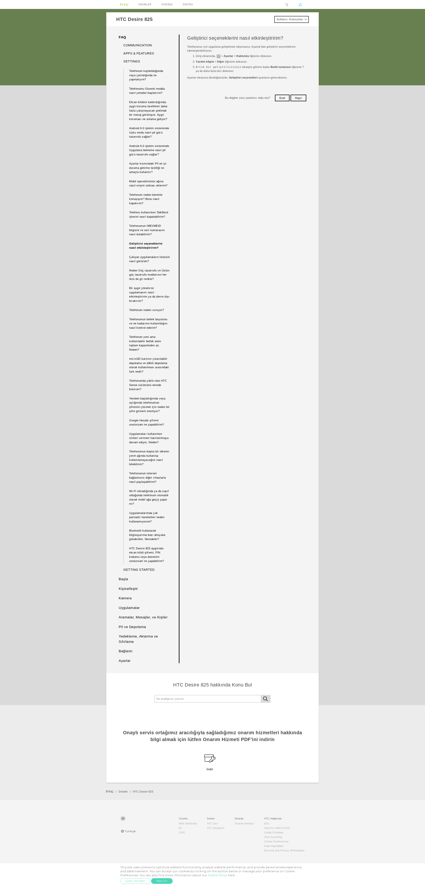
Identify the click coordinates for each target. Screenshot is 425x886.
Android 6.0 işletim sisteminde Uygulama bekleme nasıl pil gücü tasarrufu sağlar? (149, 150)
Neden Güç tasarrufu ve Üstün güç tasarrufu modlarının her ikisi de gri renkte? (149, 275)
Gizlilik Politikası (274, 832)
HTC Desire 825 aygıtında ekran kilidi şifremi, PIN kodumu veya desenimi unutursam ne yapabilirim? (146, 555)
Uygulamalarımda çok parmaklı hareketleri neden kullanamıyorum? (146, 517)
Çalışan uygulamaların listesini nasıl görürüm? (149, 259)
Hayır (298, 98)
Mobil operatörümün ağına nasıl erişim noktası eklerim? (148, 183)
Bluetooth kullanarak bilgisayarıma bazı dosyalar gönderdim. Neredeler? (147, 535)
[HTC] (124, 4)
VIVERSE (167, 4)
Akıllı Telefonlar (188, 823)
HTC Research (216, 828)
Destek (123, 791)
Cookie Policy (217, 875)
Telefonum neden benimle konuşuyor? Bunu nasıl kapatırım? (146, 199)
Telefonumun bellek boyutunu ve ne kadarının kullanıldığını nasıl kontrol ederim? (148, 323)
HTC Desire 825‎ (143, 791)
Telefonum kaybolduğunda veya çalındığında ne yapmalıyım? (146, 75)
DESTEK (188, 4)
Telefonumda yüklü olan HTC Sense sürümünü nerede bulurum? (148, 385)
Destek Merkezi (244, 823)
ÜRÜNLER (144, 4)
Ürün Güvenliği (273, 837)
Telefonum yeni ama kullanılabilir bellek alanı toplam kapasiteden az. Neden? (145, 343)
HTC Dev (212, 823)
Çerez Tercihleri (135, 881)
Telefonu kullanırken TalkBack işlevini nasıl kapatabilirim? (149, 214)
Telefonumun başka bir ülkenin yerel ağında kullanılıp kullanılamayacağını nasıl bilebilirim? (149, 458)
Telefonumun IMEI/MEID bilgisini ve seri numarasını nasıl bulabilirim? (147, 230)
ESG (266, 823)
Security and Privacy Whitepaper (284, 850)
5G (180, 828)
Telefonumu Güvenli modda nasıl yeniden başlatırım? (147, 91)
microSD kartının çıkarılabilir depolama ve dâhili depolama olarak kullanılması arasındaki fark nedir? (149, 365)
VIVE (182, 832)
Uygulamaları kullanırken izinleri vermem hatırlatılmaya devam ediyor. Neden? (149, 438)
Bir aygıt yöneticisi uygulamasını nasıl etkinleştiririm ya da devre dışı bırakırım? (149, 294)
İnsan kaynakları (274, 845)
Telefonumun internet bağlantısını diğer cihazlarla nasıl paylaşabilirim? (147, 477)
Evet (282, 98)
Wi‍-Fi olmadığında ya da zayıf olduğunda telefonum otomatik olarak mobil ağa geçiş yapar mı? (149, 498)
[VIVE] (300, 4)
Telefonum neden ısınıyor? (146, 310)
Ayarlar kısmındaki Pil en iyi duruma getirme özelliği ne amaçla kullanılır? (148, 168)
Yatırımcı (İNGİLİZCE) (277, 828)
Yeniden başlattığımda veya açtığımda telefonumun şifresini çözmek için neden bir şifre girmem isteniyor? (149, 405)
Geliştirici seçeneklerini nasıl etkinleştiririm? (146, 246)
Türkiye (130, 831)
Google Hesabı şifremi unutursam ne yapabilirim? (146, 422)
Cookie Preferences (276, 841)
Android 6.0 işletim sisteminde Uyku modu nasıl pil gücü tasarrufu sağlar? (149, 132)
